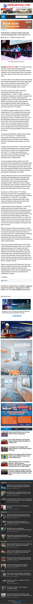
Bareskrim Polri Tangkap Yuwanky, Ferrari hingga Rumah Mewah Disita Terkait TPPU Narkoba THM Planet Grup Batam (19, 493)
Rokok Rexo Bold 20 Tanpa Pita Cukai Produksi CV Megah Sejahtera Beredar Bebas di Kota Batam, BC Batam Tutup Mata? (20, 472)
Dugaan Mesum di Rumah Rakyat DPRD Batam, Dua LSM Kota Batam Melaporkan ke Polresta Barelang (19, 595)
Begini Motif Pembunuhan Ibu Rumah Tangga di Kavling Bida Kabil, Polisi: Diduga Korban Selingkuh (19, 537)
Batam (6, 280)
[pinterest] (20, 1)
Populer (6, 428)
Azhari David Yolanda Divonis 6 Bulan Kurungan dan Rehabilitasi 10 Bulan (17, 565)
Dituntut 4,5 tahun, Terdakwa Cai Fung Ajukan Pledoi (18, 580)
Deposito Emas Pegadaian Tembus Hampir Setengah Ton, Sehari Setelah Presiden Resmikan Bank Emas (19, 552)
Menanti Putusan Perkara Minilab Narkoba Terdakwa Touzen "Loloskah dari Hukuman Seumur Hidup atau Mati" (19, 559)
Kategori (27, 428)
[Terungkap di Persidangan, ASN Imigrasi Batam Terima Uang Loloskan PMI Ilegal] (4, 449)
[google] (13, 1)
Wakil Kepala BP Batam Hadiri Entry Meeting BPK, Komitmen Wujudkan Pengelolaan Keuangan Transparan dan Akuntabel (19, 545)
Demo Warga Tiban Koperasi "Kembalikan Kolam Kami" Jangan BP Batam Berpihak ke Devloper (19, 575)
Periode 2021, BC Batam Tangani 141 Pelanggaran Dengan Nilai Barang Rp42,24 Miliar (19, 523)
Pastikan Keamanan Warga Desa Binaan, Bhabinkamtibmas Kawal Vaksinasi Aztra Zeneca (18, 516)
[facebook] (10, 1)
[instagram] (18, 1)
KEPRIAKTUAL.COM (20, 601)
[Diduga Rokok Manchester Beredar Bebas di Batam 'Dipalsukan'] (4, 434)
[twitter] (15, 1)
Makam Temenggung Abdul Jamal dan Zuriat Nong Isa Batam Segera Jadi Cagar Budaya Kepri (19, 456)
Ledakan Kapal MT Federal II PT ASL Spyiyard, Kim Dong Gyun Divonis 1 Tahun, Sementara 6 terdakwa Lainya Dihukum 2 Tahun (19, 500)
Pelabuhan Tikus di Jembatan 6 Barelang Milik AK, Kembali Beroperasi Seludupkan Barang (16, 312)
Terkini (16, 428)
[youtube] (23, 1)
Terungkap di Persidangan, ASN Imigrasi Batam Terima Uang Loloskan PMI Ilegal (19, 448)
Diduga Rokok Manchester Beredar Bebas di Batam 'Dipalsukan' (19, 432)
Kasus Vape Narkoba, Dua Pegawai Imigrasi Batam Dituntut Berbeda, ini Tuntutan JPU (19, 441)
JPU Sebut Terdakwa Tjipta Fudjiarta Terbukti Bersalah (17, 587)
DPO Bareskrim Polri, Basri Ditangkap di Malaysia (18, 506)
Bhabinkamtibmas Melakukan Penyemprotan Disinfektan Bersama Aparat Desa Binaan (19, 530)
